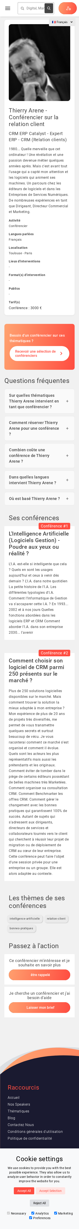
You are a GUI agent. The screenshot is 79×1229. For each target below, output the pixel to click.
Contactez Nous (21, 1125)
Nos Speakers (19, 1104)
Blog (11, 1118)
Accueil (14, 1097)
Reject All (39, 1203)
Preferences (42, 1218)
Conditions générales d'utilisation (35, 1132)
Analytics (42, 1213)
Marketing (65, 1213)
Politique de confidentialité (30, 1138)
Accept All (24, 1191)
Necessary (18, 1213)
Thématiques (18, 1111)
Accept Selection (50, 1191)
